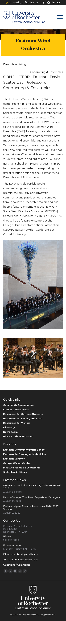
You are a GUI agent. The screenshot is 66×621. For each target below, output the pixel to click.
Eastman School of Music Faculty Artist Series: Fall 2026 (32, 487)
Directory (9, 427)
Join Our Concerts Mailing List (20, 559)
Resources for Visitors (16, 423)
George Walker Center (17, 463)
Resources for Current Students (23, 414)
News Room (10, 432)
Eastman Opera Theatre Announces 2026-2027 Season (30, 508)
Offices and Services (16, 409)
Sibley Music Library (15, 472)
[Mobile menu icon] (60, 17)
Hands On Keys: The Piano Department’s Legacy (31, 497)
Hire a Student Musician (18, 436)
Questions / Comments (16, 564)
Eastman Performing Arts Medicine (24, 454)
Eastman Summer (14, 458)
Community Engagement (18, 405)
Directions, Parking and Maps (20, 554)
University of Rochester (23, 2)
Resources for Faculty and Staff (22, 418)
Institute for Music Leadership (21, 467)
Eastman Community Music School (24, 449)
